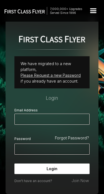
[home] (22, 11)
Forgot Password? (72, 138)
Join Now (80, 180)
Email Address (26, 110)
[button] (93, 10)
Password (22, 139)
